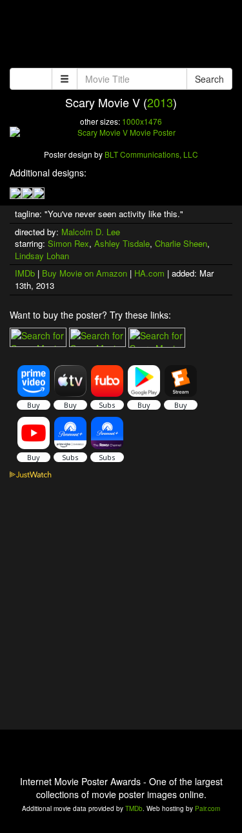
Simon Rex (68, 243)
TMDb (134, 808)
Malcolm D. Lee (90, 232)
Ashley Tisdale (122, 243)
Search (209, 78)
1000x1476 (142, 121)
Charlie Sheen (181, 243)
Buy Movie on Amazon (84, 273)
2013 (160, 102)
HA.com (149, 273)
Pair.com (207, 808)
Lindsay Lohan (42, 255)
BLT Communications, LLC (151, 154)
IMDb (25, 273)
